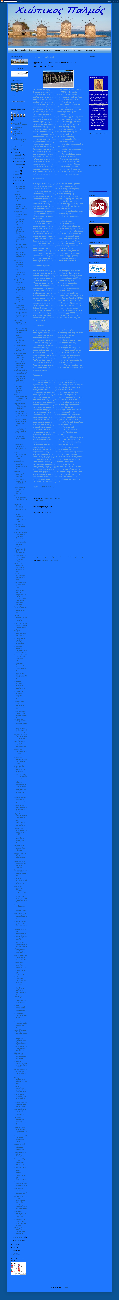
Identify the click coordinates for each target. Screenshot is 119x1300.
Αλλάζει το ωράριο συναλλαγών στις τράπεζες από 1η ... (20, 372)
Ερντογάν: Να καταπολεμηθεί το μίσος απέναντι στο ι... (20, 527)
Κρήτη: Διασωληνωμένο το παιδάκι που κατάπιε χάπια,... (20, 1008)
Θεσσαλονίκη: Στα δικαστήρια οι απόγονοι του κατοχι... (20, 792)
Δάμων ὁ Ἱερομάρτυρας (101, 119)
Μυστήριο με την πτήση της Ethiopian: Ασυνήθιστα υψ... (20, 744)
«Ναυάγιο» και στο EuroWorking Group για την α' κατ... (20, 431)
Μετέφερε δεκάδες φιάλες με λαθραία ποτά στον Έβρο (20, 1231)
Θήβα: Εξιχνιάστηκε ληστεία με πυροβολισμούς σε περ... (20, 247)
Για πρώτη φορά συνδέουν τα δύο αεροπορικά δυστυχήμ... (20, 864)
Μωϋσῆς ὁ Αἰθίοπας (95, 113)
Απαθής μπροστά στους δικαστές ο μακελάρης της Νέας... (20, 808)
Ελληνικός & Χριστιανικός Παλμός (20, 124)
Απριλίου (18, 181)
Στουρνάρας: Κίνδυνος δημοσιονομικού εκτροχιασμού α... (20, 784)
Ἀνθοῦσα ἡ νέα (97, 102)
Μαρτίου (18, 184)
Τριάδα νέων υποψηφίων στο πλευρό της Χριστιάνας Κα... (20, 965)
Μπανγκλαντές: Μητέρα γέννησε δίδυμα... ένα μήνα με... (20, 323)
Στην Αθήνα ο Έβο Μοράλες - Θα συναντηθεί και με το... (20, 916)
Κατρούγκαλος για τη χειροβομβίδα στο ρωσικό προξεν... (20, 544)
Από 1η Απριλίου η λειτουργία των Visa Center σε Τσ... (20, 1049)
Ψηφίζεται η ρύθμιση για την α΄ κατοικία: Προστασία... (20, 264)
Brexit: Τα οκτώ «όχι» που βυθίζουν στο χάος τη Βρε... (20, 331)
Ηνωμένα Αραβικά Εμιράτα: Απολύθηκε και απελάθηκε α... (20, 641)
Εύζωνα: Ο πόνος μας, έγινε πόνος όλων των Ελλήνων (20, 456)
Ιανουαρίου (18, 1241)
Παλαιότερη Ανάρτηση (75, 557)
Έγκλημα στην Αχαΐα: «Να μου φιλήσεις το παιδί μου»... (20, 1081)
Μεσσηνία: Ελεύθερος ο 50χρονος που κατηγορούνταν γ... (20, 307)
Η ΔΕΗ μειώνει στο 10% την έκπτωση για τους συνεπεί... (20, 626)
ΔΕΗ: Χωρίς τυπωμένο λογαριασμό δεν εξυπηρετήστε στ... (20, 1000)
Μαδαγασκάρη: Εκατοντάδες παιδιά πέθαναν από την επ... (20, 1056)
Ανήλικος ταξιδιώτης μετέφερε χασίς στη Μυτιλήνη (20, 633)
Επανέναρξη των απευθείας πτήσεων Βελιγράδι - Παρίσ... (19, 388)
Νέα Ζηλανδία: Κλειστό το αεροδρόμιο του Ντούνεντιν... (20, 769)
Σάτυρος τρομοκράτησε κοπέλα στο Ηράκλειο (19, 474)
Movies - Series (26, 50)
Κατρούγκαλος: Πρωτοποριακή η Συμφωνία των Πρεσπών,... (20, 1016)
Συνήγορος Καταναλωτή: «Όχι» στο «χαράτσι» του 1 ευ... (19, 1121)
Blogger (66, 1288)
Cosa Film (13, 50)
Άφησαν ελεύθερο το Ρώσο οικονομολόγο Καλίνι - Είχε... (20, 1162)
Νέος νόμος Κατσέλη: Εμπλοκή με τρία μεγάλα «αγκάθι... (20, 649)
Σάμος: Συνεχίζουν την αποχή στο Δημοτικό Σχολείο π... (20, 714)
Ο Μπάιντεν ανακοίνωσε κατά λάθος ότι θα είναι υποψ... (20, 761)
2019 (14, 152)
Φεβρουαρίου (19, 1237)
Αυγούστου (18, 168)
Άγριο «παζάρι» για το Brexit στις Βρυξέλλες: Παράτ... (20, 490)
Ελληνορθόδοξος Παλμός (18, 128)
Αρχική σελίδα (57, 557)
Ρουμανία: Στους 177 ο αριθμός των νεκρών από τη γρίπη (20, 658)
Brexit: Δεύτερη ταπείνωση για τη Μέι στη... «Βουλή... (20, 944)
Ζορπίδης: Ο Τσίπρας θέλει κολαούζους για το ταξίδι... (20, 214)
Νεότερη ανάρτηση (39, 557)
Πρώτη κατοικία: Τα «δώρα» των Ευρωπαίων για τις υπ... (20, 189)
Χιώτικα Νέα (91, 50)
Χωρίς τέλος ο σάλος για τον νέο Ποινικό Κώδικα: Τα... (20, 899)
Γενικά (57, 50)
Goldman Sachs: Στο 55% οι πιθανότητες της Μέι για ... (20, 856)
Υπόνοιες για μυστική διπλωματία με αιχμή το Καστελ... (20, 206)
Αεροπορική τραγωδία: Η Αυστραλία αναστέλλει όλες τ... (20, 990)
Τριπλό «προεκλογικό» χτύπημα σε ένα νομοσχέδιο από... (20, 1089)
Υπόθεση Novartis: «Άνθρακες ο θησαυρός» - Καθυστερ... (20, 601)
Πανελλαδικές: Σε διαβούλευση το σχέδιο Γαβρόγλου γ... (20, 482)
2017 (14, 1248)
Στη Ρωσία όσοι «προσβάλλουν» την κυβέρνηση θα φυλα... (20, 1130)
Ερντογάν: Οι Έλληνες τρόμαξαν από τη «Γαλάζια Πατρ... (20, 1191)
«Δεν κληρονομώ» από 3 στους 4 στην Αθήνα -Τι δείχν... (20, 577)
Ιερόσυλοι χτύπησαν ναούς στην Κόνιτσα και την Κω (20, 873)
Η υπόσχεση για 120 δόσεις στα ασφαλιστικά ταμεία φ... (20, 1139)
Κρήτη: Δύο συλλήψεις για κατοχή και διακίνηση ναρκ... (20, 908)
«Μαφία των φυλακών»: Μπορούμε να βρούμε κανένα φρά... (19, 272)
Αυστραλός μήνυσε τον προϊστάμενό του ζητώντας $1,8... (20, 239)
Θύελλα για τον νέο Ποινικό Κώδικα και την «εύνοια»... (20, 958)
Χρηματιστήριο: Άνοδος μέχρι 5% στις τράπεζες (20, 730)
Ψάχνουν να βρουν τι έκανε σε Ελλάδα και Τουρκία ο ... (20, 737)
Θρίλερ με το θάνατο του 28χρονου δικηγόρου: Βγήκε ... (20, 890)
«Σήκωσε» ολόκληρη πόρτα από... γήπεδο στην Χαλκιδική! (20, 356)
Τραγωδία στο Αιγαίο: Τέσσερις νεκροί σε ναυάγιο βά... (20, 414)
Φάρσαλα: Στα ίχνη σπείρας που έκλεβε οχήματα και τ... (20, 1072)
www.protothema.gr (47, 487)
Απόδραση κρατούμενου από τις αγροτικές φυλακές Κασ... (20, 881)
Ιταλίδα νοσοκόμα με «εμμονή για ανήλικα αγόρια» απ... (20, 290)
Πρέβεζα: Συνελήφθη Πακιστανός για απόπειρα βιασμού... (20, 980)
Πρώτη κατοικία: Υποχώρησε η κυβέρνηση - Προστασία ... (19, 379)
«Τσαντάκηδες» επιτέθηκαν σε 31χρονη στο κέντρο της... (19, 365)
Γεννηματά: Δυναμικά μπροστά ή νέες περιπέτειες (20, 197)
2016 (14, 1251)
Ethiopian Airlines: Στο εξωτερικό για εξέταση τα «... (20, 951)
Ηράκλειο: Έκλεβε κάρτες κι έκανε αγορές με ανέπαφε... (20, 1170)
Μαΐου (17, 177)
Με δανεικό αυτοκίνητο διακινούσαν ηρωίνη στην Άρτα (19, 567)
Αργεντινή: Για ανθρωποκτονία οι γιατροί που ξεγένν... (20, 282)
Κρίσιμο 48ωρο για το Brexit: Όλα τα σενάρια (20, 938)
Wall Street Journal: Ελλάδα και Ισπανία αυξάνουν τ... (20, 723)
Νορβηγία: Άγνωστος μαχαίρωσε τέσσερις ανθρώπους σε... (19, 685)
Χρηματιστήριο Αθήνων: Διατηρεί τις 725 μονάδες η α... (20, 676)
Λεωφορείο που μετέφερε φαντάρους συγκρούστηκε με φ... (20, 465)
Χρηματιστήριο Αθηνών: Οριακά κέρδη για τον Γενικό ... (20, 255)
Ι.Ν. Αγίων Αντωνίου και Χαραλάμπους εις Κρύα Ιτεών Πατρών (19, 139)
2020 (14, 149)
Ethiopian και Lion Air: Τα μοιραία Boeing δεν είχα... (20, 551)
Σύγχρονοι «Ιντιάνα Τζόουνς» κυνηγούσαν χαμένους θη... (20, 1147)
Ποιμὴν (91, 94)
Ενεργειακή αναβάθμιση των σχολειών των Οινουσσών (20, 1214)
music (38, 50)
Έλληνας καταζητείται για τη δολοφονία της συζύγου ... (20, 398)
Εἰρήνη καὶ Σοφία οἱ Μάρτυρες (98, 121)
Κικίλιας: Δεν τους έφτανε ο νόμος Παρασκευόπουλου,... (20, 924)
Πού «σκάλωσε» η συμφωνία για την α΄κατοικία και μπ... (20, 1025)
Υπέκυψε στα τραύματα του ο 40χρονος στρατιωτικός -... (20, 1041)
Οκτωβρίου (18, 162)
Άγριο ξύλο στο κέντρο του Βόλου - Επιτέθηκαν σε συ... (20, 439)
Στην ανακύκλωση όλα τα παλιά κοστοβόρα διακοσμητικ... (20, 1112)
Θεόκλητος (101, 103)
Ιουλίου (17, 171)
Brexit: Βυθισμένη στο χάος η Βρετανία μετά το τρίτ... (20, 222)
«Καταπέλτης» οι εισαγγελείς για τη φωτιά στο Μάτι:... (20, 1207)
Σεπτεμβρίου (19, 165)
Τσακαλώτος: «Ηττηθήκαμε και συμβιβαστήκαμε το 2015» (20, 831)
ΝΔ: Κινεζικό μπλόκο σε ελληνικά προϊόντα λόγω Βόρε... (19, 695)
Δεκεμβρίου (19, 155)
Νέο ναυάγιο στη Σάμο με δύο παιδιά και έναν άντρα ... (20, 1222)
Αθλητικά (47, 50)
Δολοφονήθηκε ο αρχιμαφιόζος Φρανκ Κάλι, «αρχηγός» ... (19, 840)
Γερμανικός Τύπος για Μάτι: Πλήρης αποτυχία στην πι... (20, 1184)
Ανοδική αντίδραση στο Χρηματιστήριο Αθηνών (20, 348)
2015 (14, 1254)
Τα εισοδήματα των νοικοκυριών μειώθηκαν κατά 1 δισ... (20, 610)
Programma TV (91, 191)
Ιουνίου (17, 174)
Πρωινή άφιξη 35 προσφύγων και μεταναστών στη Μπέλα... (20, 1097)
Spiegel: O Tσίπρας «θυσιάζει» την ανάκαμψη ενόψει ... (20, 1033)
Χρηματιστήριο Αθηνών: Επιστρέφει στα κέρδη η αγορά (20, 593)
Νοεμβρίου (18, 158)
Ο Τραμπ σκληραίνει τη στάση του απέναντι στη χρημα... (19, 339)
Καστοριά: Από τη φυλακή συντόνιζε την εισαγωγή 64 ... (20, 499)
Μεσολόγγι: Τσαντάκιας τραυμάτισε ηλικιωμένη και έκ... (20, 508)
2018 (14, 1244)
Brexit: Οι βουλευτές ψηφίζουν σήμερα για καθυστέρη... (20, 816)
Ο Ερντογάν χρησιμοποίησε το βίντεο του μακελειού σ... (20, 752)
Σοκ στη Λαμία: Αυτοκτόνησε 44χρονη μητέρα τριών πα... (20, 848)
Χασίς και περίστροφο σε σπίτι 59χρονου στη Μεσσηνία (20, 823)
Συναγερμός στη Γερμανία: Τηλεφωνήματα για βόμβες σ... (20, 406)
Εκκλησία (78, 50)
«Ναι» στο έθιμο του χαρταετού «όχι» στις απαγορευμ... (20, 1105)
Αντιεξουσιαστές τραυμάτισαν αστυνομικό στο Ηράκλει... (20, 447)
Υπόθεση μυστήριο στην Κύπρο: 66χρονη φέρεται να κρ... (20, 315)
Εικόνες (67, 50)
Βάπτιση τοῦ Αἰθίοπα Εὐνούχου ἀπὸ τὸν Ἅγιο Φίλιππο (98, 100)
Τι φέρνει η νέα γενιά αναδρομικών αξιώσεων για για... (19, 705)
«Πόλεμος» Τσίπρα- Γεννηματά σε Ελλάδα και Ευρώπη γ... (20, 535)
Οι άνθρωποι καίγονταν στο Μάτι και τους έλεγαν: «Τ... (19, 1199)
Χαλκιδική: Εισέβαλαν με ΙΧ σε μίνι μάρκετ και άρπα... (20, 298)
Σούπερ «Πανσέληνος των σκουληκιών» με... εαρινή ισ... (20, 618)
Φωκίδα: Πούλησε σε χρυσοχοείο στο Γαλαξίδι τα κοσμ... (20, 585)
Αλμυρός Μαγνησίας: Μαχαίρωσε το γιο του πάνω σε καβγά (20, 518)
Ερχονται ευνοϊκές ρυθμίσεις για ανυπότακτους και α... (20, 800)
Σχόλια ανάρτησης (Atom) (49, 560)
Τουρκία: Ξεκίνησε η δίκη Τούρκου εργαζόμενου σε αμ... (20, 422)
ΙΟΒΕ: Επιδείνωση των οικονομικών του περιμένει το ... (20, 776)
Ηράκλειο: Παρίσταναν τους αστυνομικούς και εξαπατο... (20, 1064)
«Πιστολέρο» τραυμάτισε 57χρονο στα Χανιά (19, 230)
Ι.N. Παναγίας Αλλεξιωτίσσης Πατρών (17, 133)
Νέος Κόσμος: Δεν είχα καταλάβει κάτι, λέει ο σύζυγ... (20, 558)
